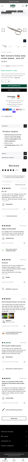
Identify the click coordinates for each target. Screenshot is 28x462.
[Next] (24, 30)
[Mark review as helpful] (24, 209)
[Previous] (3, 30)
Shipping (8, 65)
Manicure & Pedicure (11, 11)
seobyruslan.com (17, 455)
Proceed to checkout (14, 90)
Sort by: (17, 184)
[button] (20, 170)
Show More (5, 273)
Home (2, 11)
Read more (17, 77)
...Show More (5, 200)
